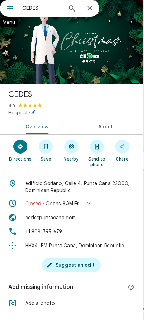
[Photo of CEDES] (71, 42)
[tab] (35, 126)
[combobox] (42, 8)
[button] (71, 204)
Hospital (17, 112)
